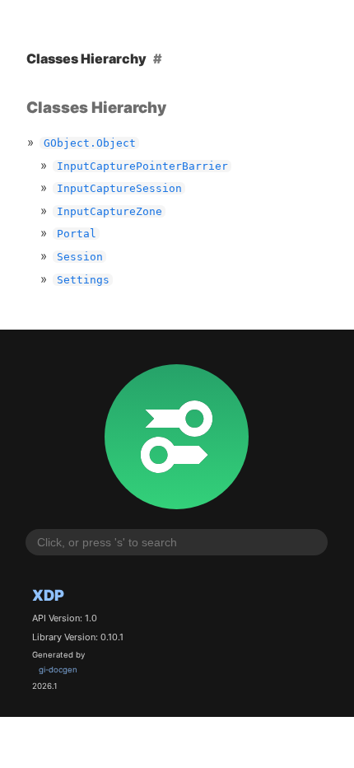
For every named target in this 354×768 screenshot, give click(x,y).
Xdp (48, 595)
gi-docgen (58, 669)
